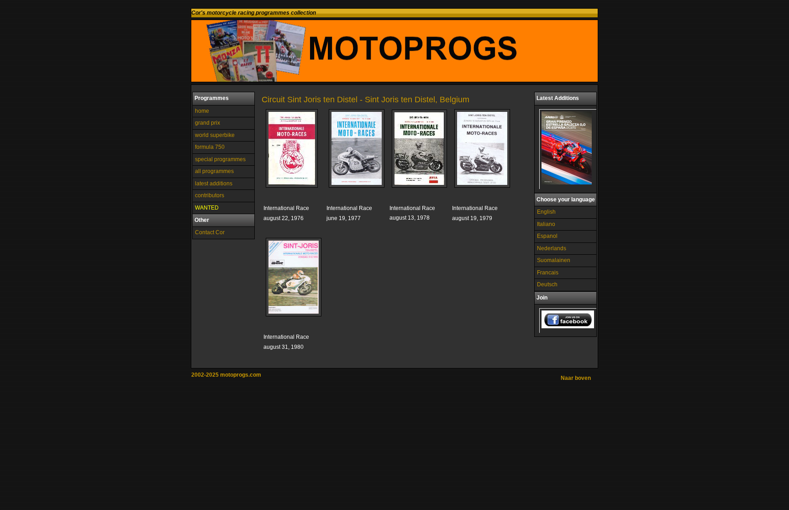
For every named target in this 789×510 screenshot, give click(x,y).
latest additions (213, 183)
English (546, 212)
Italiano (546, 224)
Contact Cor (210, 232)
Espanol (547, 236)
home (202, 111)
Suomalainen (553, 260)
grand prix (207, 123)
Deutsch (547, 284)
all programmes (214, 171)
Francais (547, 272)
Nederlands (551, 248)
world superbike (215, 135)
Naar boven (576, 378)
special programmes (220, 159)
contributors (209, 195)
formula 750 (210, 147)
